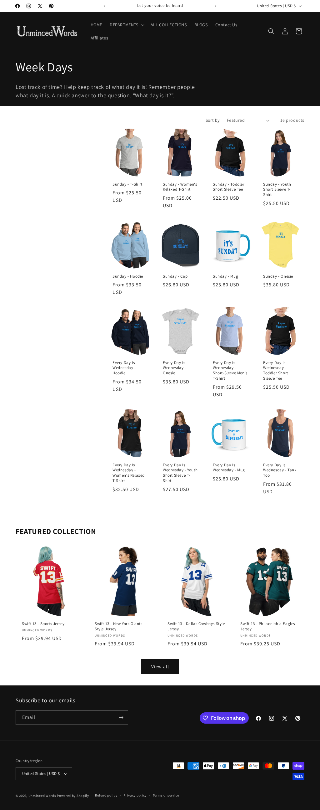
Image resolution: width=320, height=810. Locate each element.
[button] (126, 24)
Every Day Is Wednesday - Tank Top (280, 470)
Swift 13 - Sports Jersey (43, 623)
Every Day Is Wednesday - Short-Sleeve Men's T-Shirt (230, 370)
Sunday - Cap (175, 276)
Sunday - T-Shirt (127, 184)
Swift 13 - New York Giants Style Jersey (118, 626)
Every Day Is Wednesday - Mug (229, 468)
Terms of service (166, 795)
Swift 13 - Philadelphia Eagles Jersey (267, 626)
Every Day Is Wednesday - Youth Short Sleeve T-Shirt (180, 473)
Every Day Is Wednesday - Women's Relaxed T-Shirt (128, 473)
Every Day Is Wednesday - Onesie (174, 368)
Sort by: (213, 120)
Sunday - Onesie (278, 276)
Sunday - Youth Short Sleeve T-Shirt (277, 189)
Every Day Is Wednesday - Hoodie (124, 368)
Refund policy (106, 795)
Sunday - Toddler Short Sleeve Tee (228, 187)
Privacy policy (135, 795)
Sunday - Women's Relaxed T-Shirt (180, 187)
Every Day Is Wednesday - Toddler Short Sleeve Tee (275, 370)
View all (160, 666)
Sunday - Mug (225, 276)
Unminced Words (42, 795)
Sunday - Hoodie (127, 276)
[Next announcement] (215, 6)
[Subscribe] (121, 717)
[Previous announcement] (104, 6)
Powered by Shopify (73, 795)
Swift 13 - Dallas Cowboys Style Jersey (196, 626)
